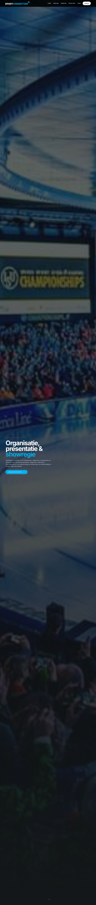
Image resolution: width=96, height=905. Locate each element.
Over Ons (56, 3)
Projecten (72, 3)
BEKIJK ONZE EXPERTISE (16, 472)
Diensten (63, 3)
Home (49, 3)
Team (78, 3)
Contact (86, 3)
